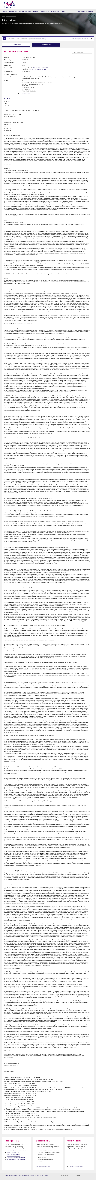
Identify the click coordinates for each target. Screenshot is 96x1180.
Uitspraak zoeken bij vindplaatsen (16, 1159)
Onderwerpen (13, 11)
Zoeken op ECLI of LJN (13, 1154)
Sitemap (11, 1175)
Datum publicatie (9, 62)
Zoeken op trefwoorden (13, 1152)
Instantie (6, 57)
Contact (63, 11)
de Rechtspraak (45, 11)
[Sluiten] (91, 39)
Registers (36, 11)
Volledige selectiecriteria (43, 1166)
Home (5, 11)
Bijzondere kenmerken (10, 74)
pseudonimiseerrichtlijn (40, 38)
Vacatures (37, 1175)
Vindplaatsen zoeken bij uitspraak (16, 1157)
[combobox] (82, 52)
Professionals (55, 11)
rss (70, 1175)
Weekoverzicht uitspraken (75, 1166)
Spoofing (32, 1175)
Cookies (19, 1175)
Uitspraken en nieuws (24, 11)
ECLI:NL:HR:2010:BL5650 (39, 69)
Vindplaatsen (8, 81)
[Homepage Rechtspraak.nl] (9, 4)
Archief (41, 1175)
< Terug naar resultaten (46, 44)
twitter (81, 1175)
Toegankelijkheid (25, 1175)
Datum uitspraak (8, 60)
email (73, 1175)
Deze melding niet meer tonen (80, 38)
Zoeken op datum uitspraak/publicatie (17, 1150)
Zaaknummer (8, 65)
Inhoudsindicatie (9, 77)
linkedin (89, 1175)
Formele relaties (8, 68)
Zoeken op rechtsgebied (13, 1156)
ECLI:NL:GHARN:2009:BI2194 (41, 68)
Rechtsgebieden (8, 71)
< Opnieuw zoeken (16, 44)
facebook (84, 1175)
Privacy (15, 1175)
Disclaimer (46, 1175)
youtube (91, 1175)
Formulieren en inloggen (85, 11)
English (6, 1175)
